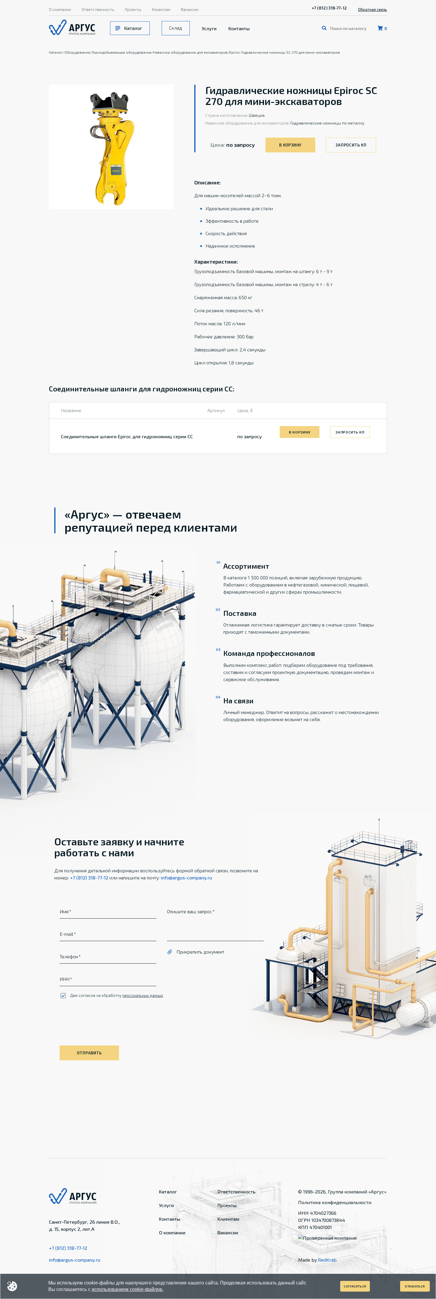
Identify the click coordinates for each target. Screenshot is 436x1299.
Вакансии (189, 9)
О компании (60, 9)
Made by (317, 1260)
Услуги (209, 28)
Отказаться (415, 1286)
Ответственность (98, 9)
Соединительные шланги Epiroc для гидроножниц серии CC (127, 436)
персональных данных (142, 995)
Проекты (133, 9)
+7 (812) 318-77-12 (329, 7)
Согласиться (355, 1286)
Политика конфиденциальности (334, 1202)
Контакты (239, 28)
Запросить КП (350, 145)
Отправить (89, 1053)
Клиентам (161, 9)
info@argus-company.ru (186, 877)
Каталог (133, 28)
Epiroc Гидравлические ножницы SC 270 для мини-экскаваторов (284, 52)
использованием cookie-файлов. (127, 1289)
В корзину (290, 145)
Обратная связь (372, 9)
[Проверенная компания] (327, 1238)
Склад (175, 28)
